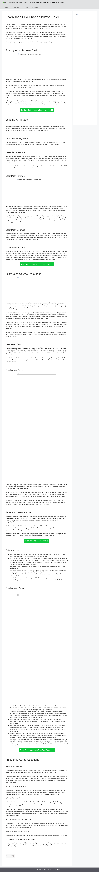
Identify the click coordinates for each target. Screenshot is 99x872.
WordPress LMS (30, 706)
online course (21, 709)
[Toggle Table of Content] (11, 856)
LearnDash (29, 535)
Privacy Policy (15, 7)
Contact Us (35, 7)
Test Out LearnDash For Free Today (35, 264)
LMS (22, 825)
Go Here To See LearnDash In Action (36, 110)
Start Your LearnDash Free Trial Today (35, 750)
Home (6, 7)
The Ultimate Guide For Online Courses (46, 2)
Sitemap (25, 7)
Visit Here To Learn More (35, 541)
